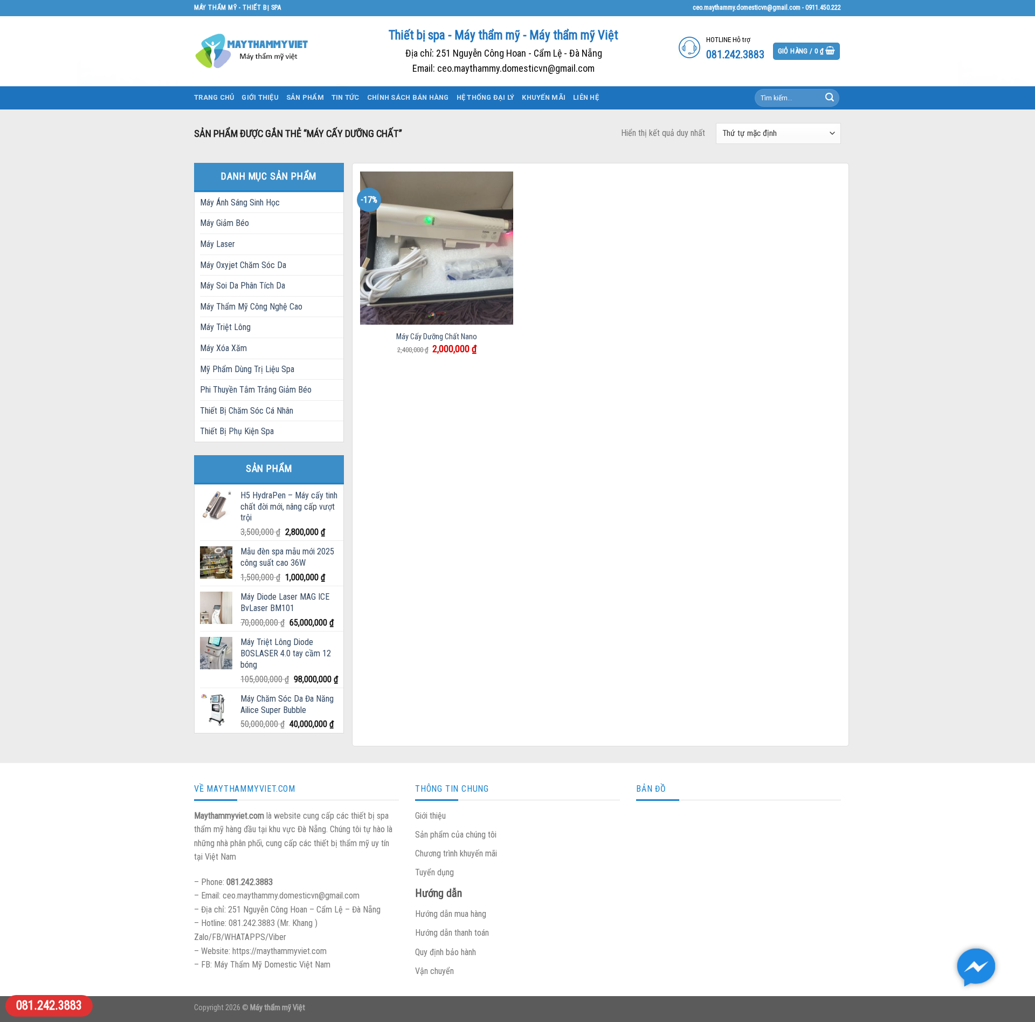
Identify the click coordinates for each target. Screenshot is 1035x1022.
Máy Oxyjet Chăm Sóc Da (243, 265)
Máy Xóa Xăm (223, 348)
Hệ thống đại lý (486, 97)
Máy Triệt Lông (225, 327)
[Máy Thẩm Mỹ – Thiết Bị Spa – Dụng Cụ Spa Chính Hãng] (253, 51)
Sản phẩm (305, 97)
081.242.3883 (49, 1005)
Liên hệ (586, 97)
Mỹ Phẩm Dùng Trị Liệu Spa (247, 369)
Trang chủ (214, 97)
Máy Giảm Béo (224, 223)
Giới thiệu (260, 97)
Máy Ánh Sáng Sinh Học (240, 202)
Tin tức (346, 97)
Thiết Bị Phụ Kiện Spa (237, 431)
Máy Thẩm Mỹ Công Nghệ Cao (251, 306)
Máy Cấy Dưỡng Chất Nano (436, 336)
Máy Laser (217, 244)
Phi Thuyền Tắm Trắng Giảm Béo (256, 390)
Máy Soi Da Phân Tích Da (242, 285)
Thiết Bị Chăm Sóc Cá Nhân (246, 411)
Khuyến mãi (543, 97)
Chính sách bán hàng (408, 97)
